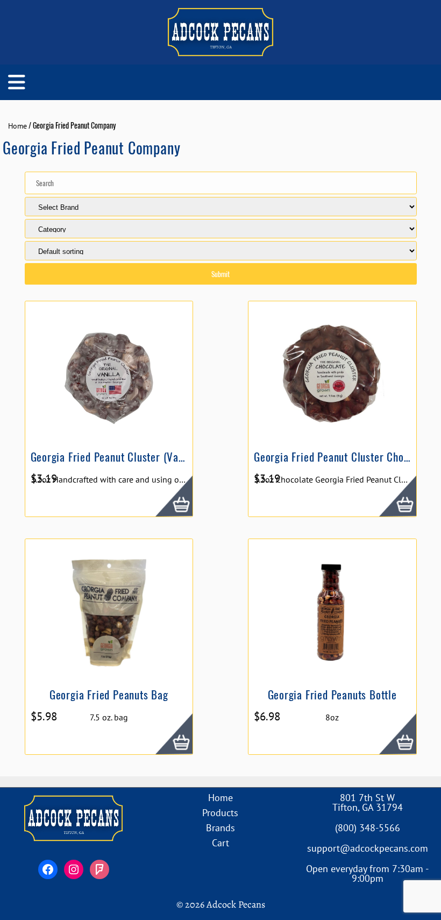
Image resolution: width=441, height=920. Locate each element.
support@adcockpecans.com (367, 848)
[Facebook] (48, 869)
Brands (220, 828)
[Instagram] (73, 869)
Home (17, 126)
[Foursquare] (99, 869)
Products (220, 812)
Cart (220, 843)
